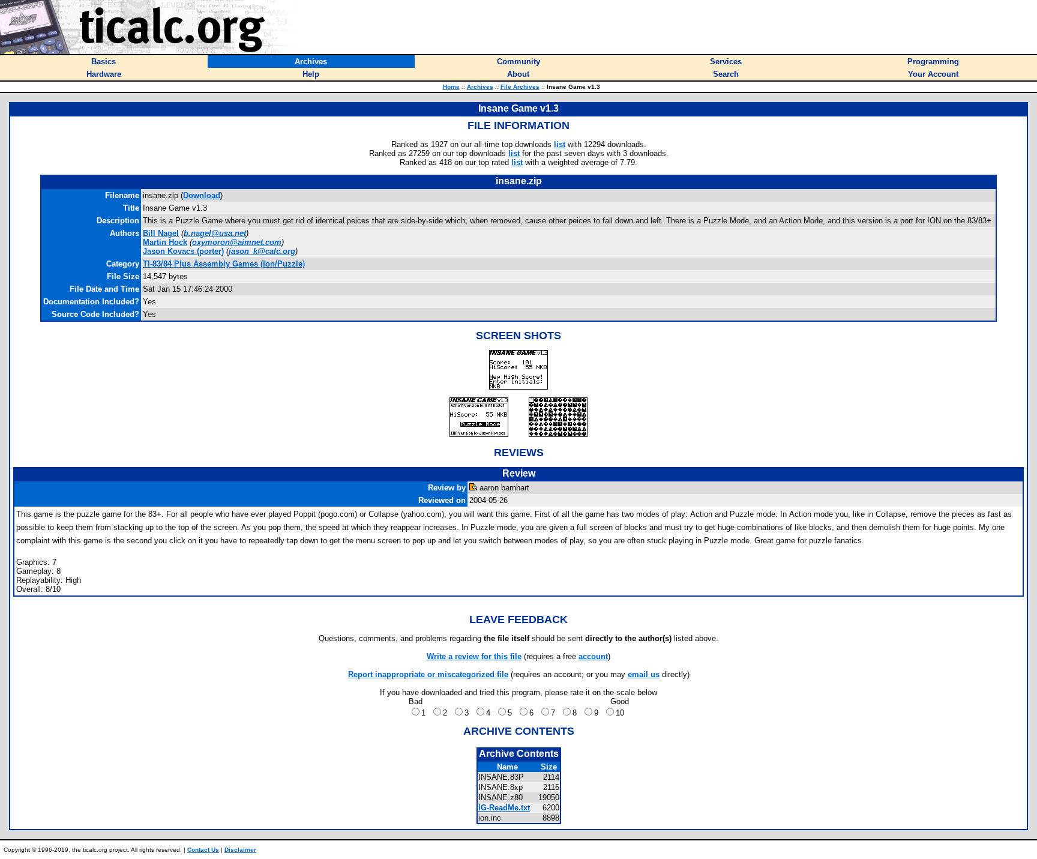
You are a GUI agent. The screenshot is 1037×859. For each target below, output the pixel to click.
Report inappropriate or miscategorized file (428, 674)
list (559, 144)
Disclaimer (240, 849)
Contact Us (203, 849)
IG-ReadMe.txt (504, 807)
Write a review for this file (474, 656)
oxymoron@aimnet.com (236, 242)
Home (451, 86)
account (593, 656)
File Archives (520, 86)
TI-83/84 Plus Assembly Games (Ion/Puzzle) (224, 263)
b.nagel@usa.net (215, 233)
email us (644, 674)
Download (201, 195)
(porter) (183, 251)
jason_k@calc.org (262, 251)
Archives (480, 86)
